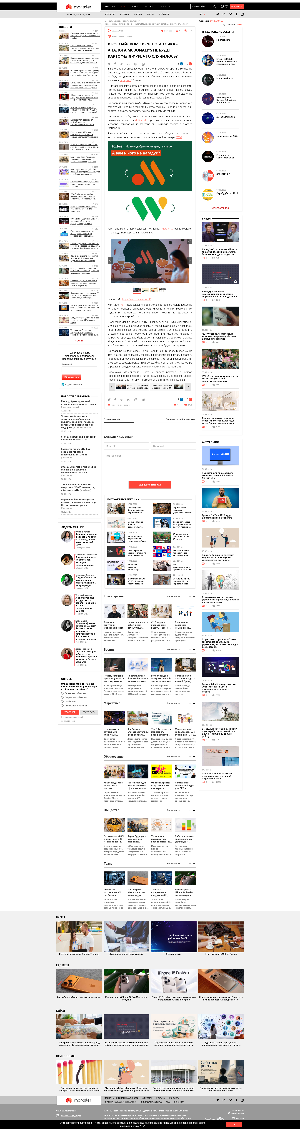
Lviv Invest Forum (225, 78)
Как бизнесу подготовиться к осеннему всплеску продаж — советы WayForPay (84, 283)
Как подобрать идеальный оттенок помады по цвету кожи (78, 402)
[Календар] (222, 6)
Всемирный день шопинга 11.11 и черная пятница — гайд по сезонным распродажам (182, 584)
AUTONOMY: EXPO (225, 117)
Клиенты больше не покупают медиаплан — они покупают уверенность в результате (218, 557)
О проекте (147, 1098)
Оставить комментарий (72, 717)
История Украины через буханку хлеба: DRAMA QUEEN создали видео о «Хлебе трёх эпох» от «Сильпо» (84, 72)
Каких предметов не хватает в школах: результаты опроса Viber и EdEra (85, 35)
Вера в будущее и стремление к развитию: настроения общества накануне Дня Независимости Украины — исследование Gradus (85, 246)
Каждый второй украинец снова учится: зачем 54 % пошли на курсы (84, 320)
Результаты (89, 712)
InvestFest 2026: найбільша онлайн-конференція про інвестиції (226, 63)
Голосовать (69, 712)
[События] (226, 6)
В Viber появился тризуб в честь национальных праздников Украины (84, 184)
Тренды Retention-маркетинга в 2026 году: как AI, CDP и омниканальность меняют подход (218, 688)
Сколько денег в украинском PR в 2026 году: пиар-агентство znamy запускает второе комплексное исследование (84, 295)
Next (189, 260)
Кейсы (60, 1010)
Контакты (174, 1098)
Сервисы (124, 14)
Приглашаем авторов (151, 1102)
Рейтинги (164, 14)
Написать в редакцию (120, 405)
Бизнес (123, 6)
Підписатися (71, 377)
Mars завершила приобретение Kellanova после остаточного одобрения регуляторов (181, 556)
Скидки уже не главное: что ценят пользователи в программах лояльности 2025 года (137, 556)
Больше (79, 341)
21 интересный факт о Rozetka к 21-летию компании (181, 538)
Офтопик (168, 31)
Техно (135, 6)
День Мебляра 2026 (227, 136)
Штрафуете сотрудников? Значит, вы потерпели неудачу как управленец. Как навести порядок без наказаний (220, 643)
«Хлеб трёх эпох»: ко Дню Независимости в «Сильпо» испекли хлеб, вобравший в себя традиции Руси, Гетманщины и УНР (82, 196)
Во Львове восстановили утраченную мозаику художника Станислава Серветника (84, 48)
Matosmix (167, 228)
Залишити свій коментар (181, 419)
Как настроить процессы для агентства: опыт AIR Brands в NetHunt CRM (217, 475)
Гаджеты (62, 965)
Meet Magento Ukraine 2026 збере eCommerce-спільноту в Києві (226, 101)
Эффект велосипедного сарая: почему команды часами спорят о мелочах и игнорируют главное (173, 1089)
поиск (214, 6)
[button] (194, 596)
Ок (234, 1125)
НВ (122, 304)
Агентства (110, 14)
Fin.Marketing (223, 40)
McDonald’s (141, 120)
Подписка (236, 6)
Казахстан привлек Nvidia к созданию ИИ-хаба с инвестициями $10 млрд (75, 452)
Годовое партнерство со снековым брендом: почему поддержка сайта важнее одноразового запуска (173, 1043)
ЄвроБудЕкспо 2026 (227, 193)
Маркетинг (110, 6)
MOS (168, 1102)
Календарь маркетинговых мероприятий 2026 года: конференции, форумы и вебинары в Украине (82, 233)
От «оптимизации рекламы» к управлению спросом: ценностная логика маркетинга (220, 599)
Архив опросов (68, 721)
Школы (150, 14)
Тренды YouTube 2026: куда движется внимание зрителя (217, 516)
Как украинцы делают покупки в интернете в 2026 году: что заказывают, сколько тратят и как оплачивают (84, 60)
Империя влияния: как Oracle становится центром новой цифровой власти (217, 776)
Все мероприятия (220, 208)
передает (125, 80)
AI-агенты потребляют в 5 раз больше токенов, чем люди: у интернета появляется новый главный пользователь (83, 110)
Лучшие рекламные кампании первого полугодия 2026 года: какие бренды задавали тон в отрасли (218, 422)
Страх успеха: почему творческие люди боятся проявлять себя (221, 1089)
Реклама (160, 1098)
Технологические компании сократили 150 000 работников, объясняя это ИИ (78, 487)
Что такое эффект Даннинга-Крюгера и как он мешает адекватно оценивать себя (126, 1089)
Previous (110, 260)
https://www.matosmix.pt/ (136, 299)
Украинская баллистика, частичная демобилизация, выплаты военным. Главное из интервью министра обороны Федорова (78, 422)
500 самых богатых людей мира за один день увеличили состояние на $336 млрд (78, 470)
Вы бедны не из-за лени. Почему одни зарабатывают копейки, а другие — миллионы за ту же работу (219, 733)
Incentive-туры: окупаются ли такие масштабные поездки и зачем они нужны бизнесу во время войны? (137, 542)
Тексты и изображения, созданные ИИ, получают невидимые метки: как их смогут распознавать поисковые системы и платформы (85, 332)
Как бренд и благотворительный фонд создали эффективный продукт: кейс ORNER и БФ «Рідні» (79, 1043)
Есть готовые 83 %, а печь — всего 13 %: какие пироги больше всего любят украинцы (84, 134)
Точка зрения (165, 6)
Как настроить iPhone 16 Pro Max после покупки (126, 998)
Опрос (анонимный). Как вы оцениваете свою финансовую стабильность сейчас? (79, 686)
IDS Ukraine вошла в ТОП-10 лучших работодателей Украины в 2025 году (136, 584)
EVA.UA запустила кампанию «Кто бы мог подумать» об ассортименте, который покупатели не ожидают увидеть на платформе (220, 381)
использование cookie (176, 1122)
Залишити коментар (150, 484)
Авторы (138, 14)
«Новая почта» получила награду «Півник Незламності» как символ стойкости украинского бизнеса (84, 97)
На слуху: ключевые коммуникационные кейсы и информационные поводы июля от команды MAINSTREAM (219, 295)
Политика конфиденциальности (121, 1098)
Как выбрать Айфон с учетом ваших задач (79, 997)
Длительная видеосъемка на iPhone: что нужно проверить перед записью (221, 998)
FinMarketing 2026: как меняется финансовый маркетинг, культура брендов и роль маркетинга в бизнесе (85, 221)
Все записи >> (173, 596)
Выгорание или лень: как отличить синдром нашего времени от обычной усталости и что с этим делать (79, 1089)
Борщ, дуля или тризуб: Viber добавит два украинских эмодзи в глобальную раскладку (85, 171)
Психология (65, 1056)
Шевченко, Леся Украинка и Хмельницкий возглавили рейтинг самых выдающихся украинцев (83, 159)
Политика (179, 1102)
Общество (148, 6)
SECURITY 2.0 (223, 174)
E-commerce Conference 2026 (225, 156)
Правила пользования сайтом (120, 1102)
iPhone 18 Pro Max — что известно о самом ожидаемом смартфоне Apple (173, 998)
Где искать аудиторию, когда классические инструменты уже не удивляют (221, 1043)
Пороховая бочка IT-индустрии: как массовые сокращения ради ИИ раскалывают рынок (78, 502)
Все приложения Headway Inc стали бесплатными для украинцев (83, 208)
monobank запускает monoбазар (133, 567)
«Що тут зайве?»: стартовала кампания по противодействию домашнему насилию (84, 270)
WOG (179, 137)
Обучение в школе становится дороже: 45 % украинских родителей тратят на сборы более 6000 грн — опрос (84, 258)
